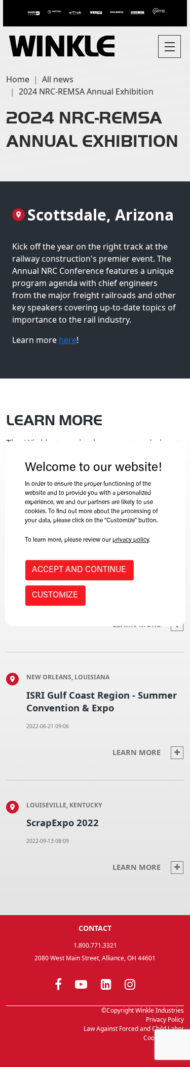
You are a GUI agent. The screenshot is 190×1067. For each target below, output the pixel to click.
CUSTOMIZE (55, 596)
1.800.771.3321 (95, 945)
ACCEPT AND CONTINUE (79, 571)
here (68, 340)
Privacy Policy (165, 1019)
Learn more (137, 752)
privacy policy (130, 541)
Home (17, 79)
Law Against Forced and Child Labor (134, 1028)
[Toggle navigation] (169, 46)
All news (57, 79)
